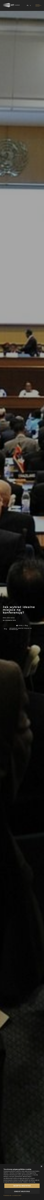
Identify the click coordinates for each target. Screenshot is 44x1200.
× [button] (41, 1166)
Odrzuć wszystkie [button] (22, 1191)
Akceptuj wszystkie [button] (22, 1186)
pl (28, 5)
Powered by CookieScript (12, 1195)
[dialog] (22, 1182)
